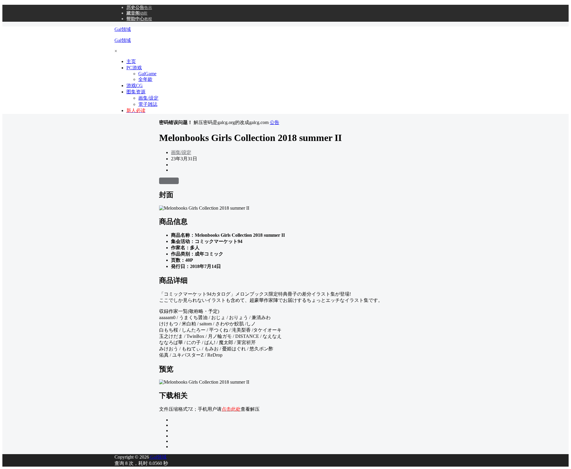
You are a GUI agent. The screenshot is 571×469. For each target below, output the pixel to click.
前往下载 (169, 180)
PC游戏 (134, 67)
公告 (274, 122)
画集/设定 (181, 152)
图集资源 (135, 91)
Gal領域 (158, 456)
